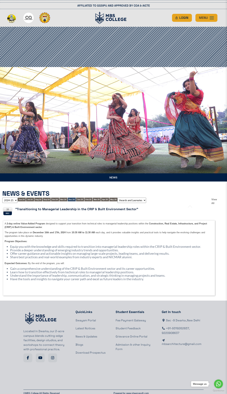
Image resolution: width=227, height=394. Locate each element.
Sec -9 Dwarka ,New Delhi (182, 320)
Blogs (79, 345)
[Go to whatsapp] (218, 383)
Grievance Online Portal (131, 336)
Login (183, 18)
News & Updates (86, 336)
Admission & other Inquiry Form (133, 347)
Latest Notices (85, 328)
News (113, 177)
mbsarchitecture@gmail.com (181, 344)
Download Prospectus (91, 352)
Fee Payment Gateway (131, 320)
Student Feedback (128, 328)
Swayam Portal (86, 320)
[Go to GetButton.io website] (218, 391)
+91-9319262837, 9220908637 (175, 330)
